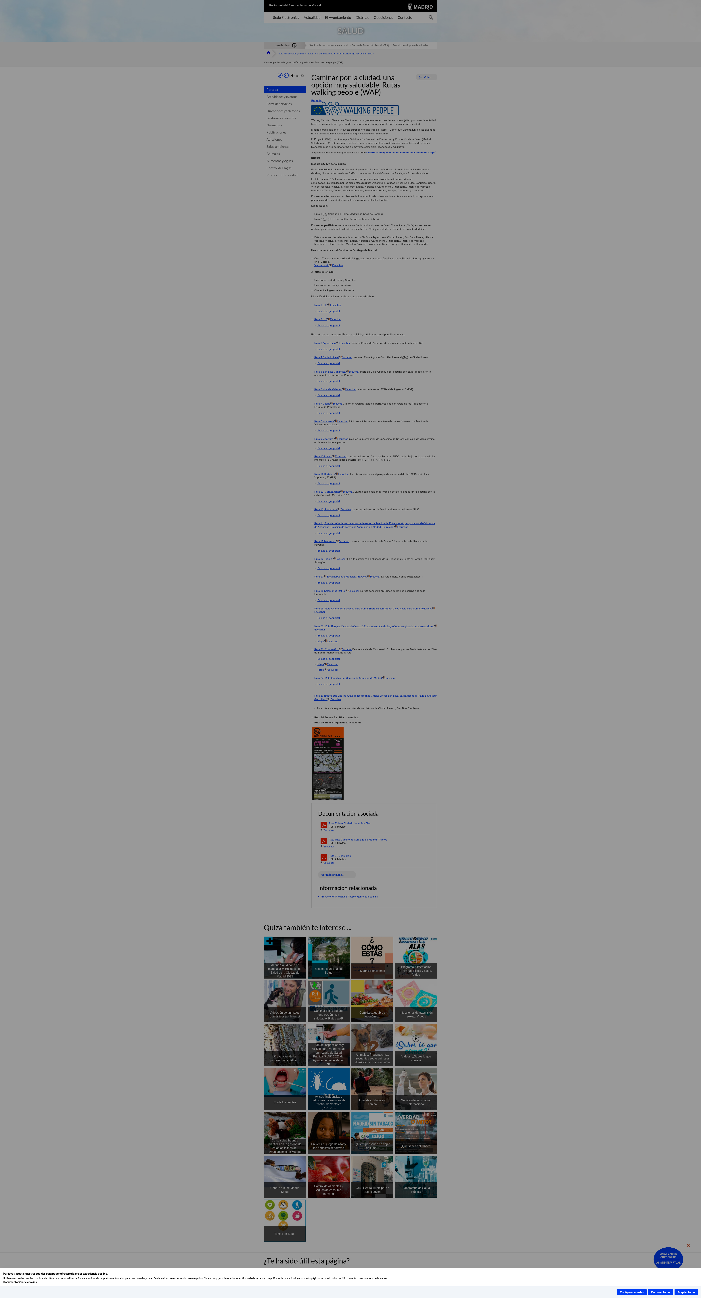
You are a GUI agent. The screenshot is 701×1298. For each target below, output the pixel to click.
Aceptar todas (686, 1292)
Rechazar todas (660, 1292)
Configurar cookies (632, 1292)
